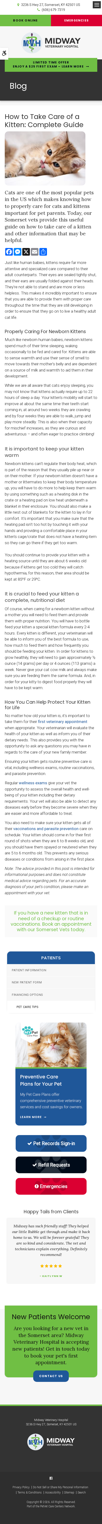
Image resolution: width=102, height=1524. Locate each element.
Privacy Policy (21, 1487)
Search (82, 1492)
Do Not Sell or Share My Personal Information (60, 1487)
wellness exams (33, 782)
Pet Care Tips (27, 1007)
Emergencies (76, 20)
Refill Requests (54, 1165)
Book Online (25, 20)
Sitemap (69, 1492)
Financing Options (27, 995)
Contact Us (51, 1376)
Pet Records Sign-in (54, 1143)
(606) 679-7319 (53, 10)
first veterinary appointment (62, 721)
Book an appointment (67, 924)
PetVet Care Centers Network (57, 1506)
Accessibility (53, 1492)
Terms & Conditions (30, 1492)
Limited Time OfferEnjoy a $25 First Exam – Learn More (48, 64)
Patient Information (29, 970)
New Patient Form (27, 982)
